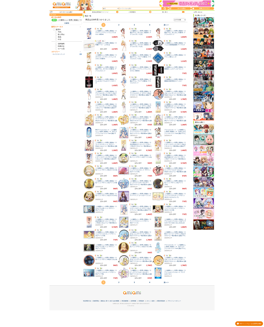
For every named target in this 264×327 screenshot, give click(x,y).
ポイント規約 (151, 301)
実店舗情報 (125, 301)
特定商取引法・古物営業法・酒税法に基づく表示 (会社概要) (101, 301)
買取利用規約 (161, 301)
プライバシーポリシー (174, 301)
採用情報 (133, 301)
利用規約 (141, 301)
